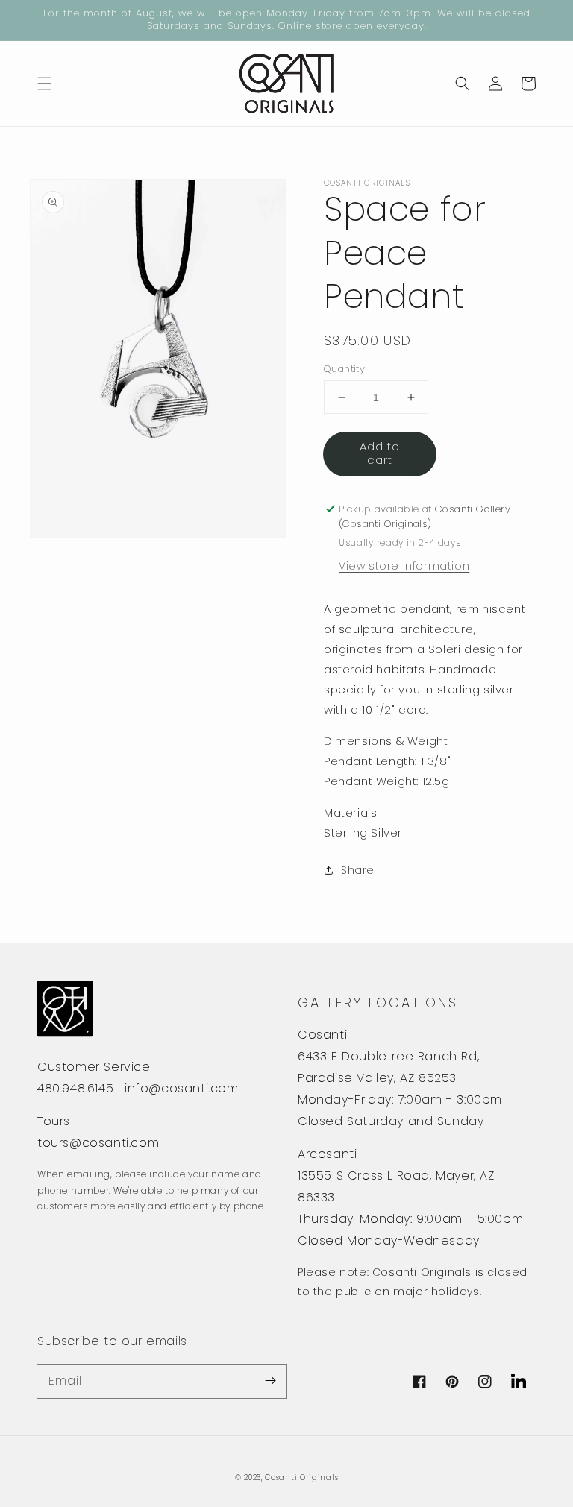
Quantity (344, 369)
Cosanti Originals (301, 1477)
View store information (404, 566)
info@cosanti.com (182, 1088)
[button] (44, 83)
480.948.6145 (75, 1088)
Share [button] (358, 870)
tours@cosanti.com (98, 1142)
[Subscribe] (270, 1381)
